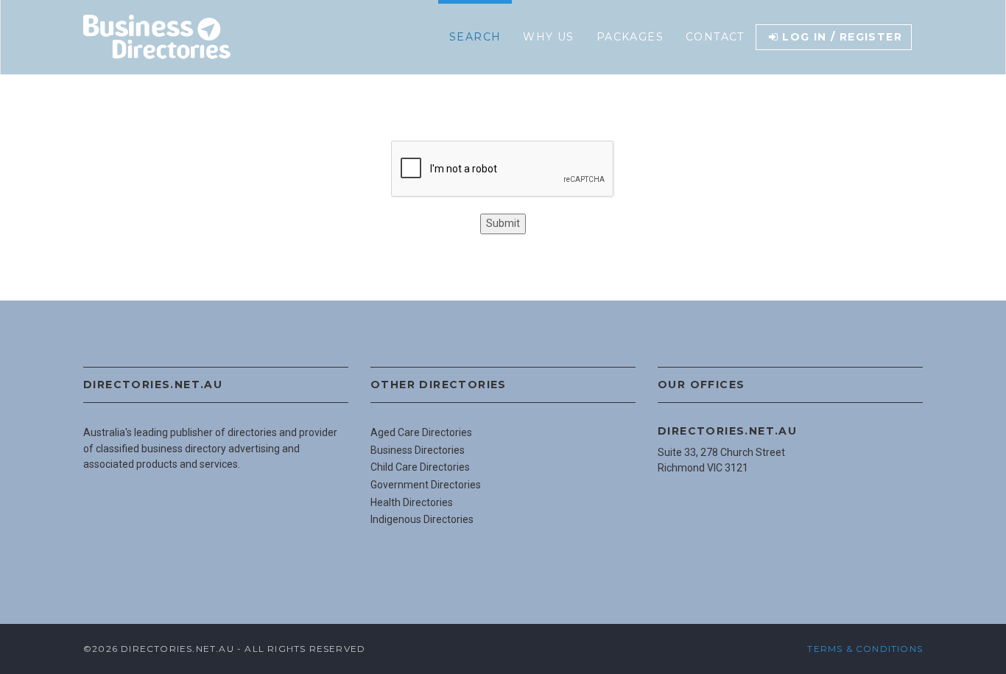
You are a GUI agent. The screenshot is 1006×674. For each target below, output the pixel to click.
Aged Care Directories (421, 432)
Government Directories (425, 485)
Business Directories (417, 450)
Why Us (548, 36)
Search (475, 36)
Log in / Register (842, 36)
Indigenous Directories (422, 519)
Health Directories (411, 502)
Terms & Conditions (865, 648)
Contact (715, 36)
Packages (630, 36)
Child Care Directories (420, 467)
